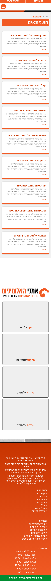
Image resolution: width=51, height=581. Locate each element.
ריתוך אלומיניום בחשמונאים (31, 60)
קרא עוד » (43, 49)
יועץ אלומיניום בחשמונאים (31, 185)
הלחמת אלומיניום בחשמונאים (30, 235)
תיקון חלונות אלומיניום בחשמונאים (27, 35)
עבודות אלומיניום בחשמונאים (30, 110)
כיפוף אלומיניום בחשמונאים (31, 160)
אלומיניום (25, 360)
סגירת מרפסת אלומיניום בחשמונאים (26, 135)
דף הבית (46, 16)
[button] (3, 6)
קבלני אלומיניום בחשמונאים (31, 85)
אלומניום (25, 327)
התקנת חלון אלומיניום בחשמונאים (27, 210)
